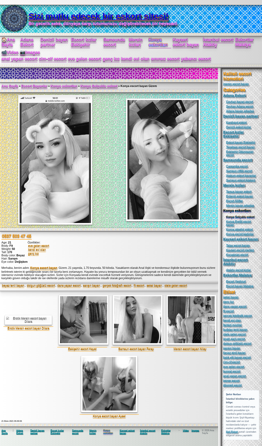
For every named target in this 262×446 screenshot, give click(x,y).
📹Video (10, 52)
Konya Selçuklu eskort (98, 86)
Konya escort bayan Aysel (109, 416)
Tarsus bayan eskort (238, 191)
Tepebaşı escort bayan (240, 147)
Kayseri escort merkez (240, 250)
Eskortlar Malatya (244, 42)
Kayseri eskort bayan (186, 42)
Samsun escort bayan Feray (136, 348)
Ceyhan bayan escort (239, 101)
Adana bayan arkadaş (240, 111)
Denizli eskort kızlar (238, 127)
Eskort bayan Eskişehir (240, 142)
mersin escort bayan (236, 84)
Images (195, 430)
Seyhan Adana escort (239, 106)
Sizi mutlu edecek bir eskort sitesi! (99, 16)
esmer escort (231, 380)
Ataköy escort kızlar (238, 270)
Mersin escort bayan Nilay (190, 348)
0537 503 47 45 (16, 236)
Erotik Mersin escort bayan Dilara (28, 328)
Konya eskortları (63, 86)
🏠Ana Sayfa (8, 42)
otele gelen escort (176, 285)
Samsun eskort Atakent (240, 180)
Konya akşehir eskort (239, 229)
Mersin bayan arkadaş (240, 205)
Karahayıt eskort (236, 122)
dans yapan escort (69, 285)
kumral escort (231, 371)
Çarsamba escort (237, 166)
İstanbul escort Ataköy (218, 42)
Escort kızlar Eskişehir (83, 42)
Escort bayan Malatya (239, 286)
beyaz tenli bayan (13, 285)
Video (186, 430)
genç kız (111, 58)
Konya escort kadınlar (240, 234)
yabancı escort (196, 58)
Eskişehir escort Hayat (82, 348)
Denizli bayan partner (54, 42)
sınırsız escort (165, 58)
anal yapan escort (19, 58)
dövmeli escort (232, 385)
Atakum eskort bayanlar (241, 175)
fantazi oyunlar (232, 325)
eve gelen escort (84, 58)
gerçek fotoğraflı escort (117, 285)
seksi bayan (154, 285)
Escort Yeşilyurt (236, 281)
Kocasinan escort (237, 254)
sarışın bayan (91, 285)
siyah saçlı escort (234, 338)
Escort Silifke (234, 201)
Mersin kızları (136, 42)
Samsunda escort (114, 42)
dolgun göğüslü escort (41, 285)
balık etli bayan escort (237, 357)
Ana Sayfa (9, 86)
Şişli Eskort (232, 431)
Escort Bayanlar (34, 86)
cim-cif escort (52, 58)
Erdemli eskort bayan (239, 196)
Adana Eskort (27, 42)
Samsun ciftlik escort (239, 171)
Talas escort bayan (238, 245)
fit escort (139, 285)
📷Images (30, 52)
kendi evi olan (135, 58)
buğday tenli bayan (235, 329)
